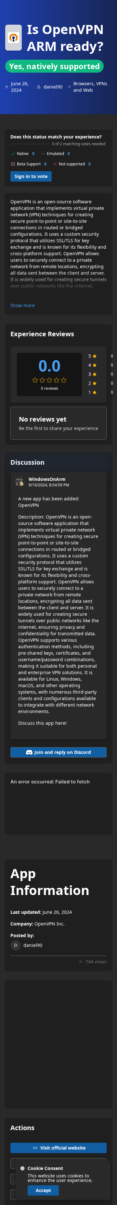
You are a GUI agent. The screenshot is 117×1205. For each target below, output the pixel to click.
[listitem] (63, 1180)
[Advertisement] (58, 1044)
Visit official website (62, 1148)
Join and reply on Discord (62, 752)
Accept (43, 1190)
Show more (22, 305)
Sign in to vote (31, 176)
